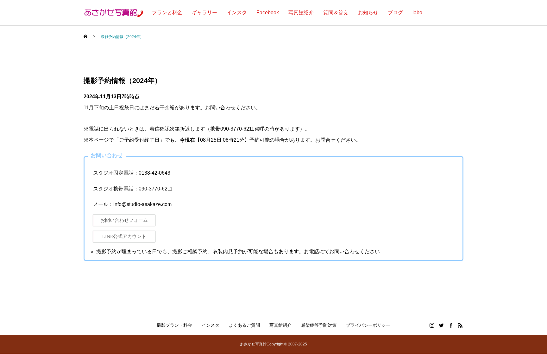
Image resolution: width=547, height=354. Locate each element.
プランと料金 (167, 12)
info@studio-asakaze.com (142, 204)
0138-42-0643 (154, 173)
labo (417, 12)
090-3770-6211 (156, 188)
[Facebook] (451, 325)
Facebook (267, 12)
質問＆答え (336, 12)
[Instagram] (432, 325)
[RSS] (460, 325)
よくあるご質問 (244, 325)
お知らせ (368, 12)
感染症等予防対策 (318, 325)
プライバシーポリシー (368, 325)
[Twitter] (441, 325)
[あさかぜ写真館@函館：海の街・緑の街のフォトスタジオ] (111, 13)
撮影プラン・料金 (174, 325)
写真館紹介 (301, 12)
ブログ (395, 12)
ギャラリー (204, 12)
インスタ (237, 12)
